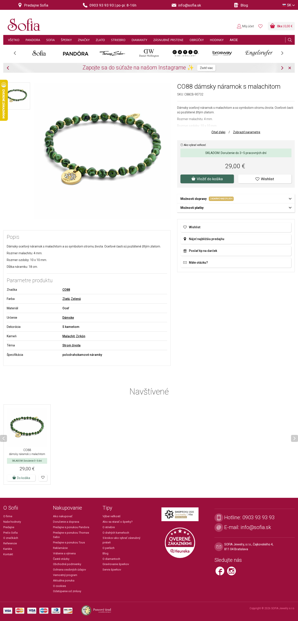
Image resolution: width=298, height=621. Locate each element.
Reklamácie (60, 548)
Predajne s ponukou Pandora (71, 527)
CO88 (66, 289)
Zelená (76, 299)
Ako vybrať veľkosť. (194, 145)
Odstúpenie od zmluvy (67, 591)
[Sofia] (23, 22)
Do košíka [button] (23, 478)
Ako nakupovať (62, 516)
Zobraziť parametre (246, 132)
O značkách (10, 538)
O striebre (109, 527)
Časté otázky (61, 558)
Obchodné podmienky (67, 564)
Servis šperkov (112, 569)
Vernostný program (65, 575)
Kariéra (7, 548)
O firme (7, 516)
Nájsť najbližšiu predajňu (206, 239)
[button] (43, 478)
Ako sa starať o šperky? (118, 521)
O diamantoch (111, 558)
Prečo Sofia (10, 532)
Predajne (8, 527)
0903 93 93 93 (258, 517)
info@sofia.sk (256, 527)
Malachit (68, 336)
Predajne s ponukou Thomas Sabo (71, 535)
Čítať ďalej (218, 132)
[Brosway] (222, 53)
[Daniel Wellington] (149, 53)
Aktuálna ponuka (63, 580)
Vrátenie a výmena (64, 553)
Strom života (71, 345)
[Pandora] (75, 53)
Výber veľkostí (111, 516)
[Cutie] (185, 53)
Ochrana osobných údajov (69, 569)
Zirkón (80, 336)
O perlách (109, 548)
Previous (17, 54)
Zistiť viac (206, 68)
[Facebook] (221, 573)
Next (284, 54)
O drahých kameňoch (116, 532)
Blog (105, 553)
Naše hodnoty (12, 521)
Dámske (68, 317)
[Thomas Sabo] (112, 53)
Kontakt (8, 554)
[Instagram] (232, 573)
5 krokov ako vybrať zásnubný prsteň (121, 540)
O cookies (59, 586)
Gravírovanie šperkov (116, 564)
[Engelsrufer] (259, 53)
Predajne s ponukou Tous (69, 542)
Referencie (10, 543)
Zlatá (66, 299)
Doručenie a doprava (66, 521)
